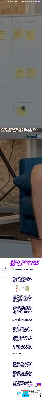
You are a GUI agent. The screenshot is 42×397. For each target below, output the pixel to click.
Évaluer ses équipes (4, 269)
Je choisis (34, 393)
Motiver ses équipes (4, 268)
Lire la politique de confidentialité (31, 391)
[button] (11, 1)
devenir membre (37, 1)
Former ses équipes (4, 267)
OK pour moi (39, 393)
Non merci (30, 393)
